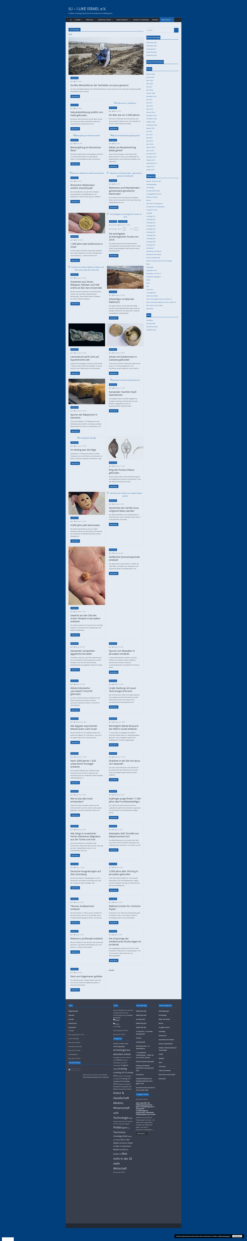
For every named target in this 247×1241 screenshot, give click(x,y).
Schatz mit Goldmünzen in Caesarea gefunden (123, 358)
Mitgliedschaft (73, 1011)
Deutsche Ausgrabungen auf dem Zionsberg (85, 873)
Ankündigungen (151, 184)
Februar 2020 (150, 93)
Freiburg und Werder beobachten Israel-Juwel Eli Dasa (145, 1068)
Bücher (148, 200)
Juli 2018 (149, 131)
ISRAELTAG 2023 (151, 52)
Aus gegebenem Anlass (153, 194)
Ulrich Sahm (113, 225)
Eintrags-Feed (150, 323)
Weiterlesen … (141, 1133)
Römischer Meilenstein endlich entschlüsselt (82, 186)
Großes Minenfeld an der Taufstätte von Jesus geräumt (99, 85)
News (148, 264)
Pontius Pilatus (136, 229)
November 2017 (151, 157)
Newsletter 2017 (151, 270)
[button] (82, 19)
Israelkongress (122, 20)
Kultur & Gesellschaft (153, 258)
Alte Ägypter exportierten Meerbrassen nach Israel (83, 727)
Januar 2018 (150, 150)
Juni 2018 (149, 135)
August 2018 (150, 128)
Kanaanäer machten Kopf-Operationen (123, 393)
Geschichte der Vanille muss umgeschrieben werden (124, 509)
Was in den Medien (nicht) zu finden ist (159, 299)
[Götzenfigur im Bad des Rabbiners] (125, 277)
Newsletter (149, 267)
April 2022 (149, 84)
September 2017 (151, 163)
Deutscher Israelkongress (154, 203)
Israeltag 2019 (150, 238)
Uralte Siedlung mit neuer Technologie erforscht (122, 689)
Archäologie (74, 78)
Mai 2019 (149, 103)
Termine (138, 1038)
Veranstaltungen (104, 20)
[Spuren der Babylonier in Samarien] (87, 391)
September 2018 (151, 125)
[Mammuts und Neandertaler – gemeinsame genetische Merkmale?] (125, 174)
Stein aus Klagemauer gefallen (86, 976)
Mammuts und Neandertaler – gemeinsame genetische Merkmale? (125, 190)
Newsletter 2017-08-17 (153, 273)
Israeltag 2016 (150, 229)
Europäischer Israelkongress (155, 207)
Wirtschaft (149, 309)
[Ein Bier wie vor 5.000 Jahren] (125, 103)
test (147, 286)
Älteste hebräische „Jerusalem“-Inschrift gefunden (81, 691)
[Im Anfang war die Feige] (87, 438)
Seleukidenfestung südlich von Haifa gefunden (86, 114)
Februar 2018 (150, 147)
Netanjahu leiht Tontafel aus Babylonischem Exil (124, 835)
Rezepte (161, 1058)
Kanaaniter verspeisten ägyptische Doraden (82, 652)
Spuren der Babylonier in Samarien (83, 416)
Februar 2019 (150, 112)
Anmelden (149, 320)
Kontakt (71, 1019)
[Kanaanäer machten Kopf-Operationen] (125, 380)
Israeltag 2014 (150, 223)
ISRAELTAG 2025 (151, 43)
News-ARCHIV (165, 20)
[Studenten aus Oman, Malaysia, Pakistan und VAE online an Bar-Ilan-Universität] (87, 268)
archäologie (113, 229)
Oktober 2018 (150, 122)
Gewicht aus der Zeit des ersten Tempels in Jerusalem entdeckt (85, 618)
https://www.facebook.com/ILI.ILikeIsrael (96, 1077)
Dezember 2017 (151, 154)
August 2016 (150, 170)
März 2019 (149, 109)
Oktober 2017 (150, 160)
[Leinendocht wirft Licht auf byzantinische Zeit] (87, 334)
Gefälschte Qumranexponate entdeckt (124, 558)
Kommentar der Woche (153, 251)
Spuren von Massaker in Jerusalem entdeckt (122, 652)
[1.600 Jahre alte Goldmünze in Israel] (87, 223)
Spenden (155, 20)
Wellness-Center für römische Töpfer (124, 907)
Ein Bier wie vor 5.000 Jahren (124, 114)
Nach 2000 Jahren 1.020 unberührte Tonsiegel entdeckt (83, 763)
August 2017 (150, 166)
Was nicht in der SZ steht (154, 305)
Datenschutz (73, 1023)
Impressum (72, 1027)
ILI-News (78, 20)
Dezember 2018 (151, 115)
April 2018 (149, 141)
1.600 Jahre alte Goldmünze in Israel (86, 245)
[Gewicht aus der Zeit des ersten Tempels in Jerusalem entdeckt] (87, 576)
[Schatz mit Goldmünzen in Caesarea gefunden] (125, 334)
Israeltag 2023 (150, 49)
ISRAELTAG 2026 (151, 46)
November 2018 (151, 119)
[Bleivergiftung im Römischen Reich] (87, 135)
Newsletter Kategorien (153, 277)
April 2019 (149, 106)
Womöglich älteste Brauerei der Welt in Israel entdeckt (123, 727)
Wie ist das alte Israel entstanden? (81, 800)
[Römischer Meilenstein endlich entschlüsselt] (87, 173)
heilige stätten (124, 229)
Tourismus (149, 289)
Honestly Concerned (141, 20)
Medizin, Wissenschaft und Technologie (159, 261)
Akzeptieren (237, 1236)
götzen (119, 229)
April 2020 (149, 90)
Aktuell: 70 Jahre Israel (153, 181)
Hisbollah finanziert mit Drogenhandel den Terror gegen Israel (144, 1081)
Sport (148, 283)
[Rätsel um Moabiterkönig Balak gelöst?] (125, 135)
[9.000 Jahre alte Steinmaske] (87, 503)
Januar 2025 (150, 77)
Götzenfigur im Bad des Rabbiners (121, 300)
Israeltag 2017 (150, 232)
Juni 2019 (149, 99)
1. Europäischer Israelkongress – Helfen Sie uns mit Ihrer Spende (145, 1055)
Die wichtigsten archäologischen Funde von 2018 (123, 236)
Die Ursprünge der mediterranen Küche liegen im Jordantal (125, 941)
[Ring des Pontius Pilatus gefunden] (125, 448)
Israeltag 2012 (150, 216)
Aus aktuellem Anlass (153, 191)
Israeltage (162, 1031)
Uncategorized (123, 221)
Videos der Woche (152, 296)
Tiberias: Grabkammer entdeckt (82, 907)
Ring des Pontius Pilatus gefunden (121, 471)
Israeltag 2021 (150, 245)
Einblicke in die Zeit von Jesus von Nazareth (124, 762)
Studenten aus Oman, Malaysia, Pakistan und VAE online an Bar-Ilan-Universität (86, 284)
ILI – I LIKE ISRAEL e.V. (87, 8)
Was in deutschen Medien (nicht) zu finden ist (161, 302)
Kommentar (140, 1074)
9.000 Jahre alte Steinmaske (85, 525)
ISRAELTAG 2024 (151, 55)
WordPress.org (151, 330)
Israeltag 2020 (150, 242)
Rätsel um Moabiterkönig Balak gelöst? (122, 149)
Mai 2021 (149, 87)
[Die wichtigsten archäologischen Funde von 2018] (125, 215)
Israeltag (89, 20)
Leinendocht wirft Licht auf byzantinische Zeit (84, 358)
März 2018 (149, 144)
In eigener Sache (151, 210)
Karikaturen (150, 248)
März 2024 (149, 80)
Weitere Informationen (224, 1236)
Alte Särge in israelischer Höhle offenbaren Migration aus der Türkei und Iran (85, 836)
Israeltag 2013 (150, 219)
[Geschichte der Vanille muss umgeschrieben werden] (125, 494)
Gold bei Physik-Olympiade (145, 1061)
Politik (148, 280)
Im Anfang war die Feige (83, 449)
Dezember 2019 (151, 96)
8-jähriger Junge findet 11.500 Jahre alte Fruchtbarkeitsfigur (125, 800)
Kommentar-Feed (152, 327)
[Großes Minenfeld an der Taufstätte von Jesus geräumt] (106, 56)
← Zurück (110, 970)
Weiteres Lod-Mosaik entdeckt (86, 938)
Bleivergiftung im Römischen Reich (85, 149)
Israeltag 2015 (150, 226)
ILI (71, 20)
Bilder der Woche (152, 197)
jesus (132, 229)
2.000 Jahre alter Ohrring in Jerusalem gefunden (123, 873)
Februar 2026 (150, 74)
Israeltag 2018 (150, 235)
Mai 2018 (149, 138)
